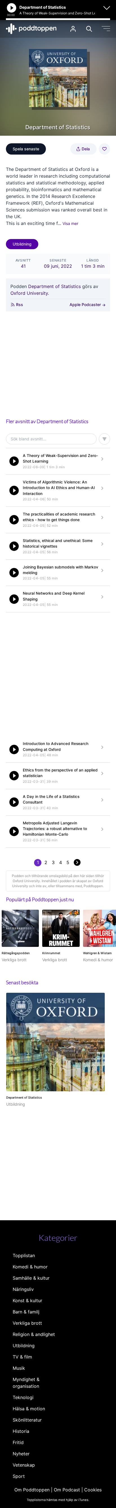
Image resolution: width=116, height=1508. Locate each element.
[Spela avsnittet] (14, 461)
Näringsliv (23, 1289)
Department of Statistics (54, 286)
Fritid (18, 1442)
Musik (19, 1368)
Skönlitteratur (27, 1420)
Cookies (93, 1490)
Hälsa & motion (29, 1408)
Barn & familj (26, 1312)
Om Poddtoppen (32, 1490)
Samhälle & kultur (31, 1278)
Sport (19, 1476)
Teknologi (23, 1397)
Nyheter (21, 1453)
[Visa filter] (104, 439)
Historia (21, 1431)
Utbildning (22, 244)
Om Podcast (67, 1490)
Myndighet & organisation (26, 1383)
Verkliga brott (27, 1323)
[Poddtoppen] (31, 28)
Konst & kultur (27, 1300)
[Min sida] (73, 29)
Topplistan (24, 1255)
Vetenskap (24, 1465)
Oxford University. (29, 293)
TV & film (22, 1357)
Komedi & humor (30, 1267)
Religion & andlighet (34, 1334)
